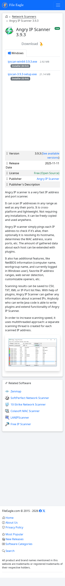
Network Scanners (24, 16)
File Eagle (16, 5)
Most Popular (14, 534)
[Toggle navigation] (58, 5)
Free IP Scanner (21, 424)
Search (10, 551)
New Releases (15, 539)
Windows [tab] (17, 53)
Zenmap (16, 391)
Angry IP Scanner (48, 179)
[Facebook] (40, 511)
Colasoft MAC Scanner (25, 411)
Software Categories (19, 544)
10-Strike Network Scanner (28, 404)
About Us (12, 522)
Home (10, 518)
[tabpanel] (34, 69)
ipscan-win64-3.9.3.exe (22, 61)
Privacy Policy (14, 527)
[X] (43, 511)
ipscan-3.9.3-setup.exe (22, 74)
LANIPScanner (20, 417)
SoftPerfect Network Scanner (30, 398)
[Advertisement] (32, 115)
